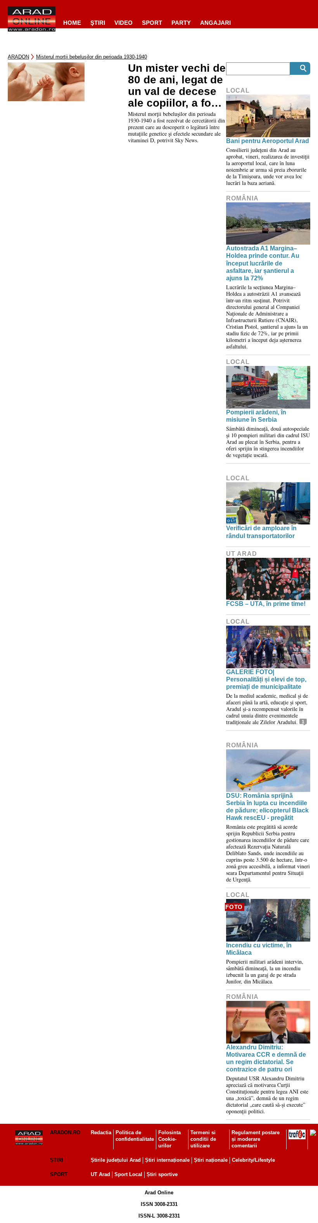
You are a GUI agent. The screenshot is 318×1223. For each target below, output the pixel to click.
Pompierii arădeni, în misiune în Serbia (256, 416)
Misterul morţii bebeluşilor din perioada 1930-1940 (91, 57)
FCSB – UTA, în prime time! (266, 603)
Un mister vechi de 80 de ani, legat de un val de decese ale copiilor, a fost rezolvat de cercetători (177, 85)
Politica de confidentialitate (135, 1136)
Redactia (101, 1132)
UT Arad (241, 553)
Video (123, 22)
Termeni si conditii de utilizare (203, 1139)
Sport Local (128, 1174)
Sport (152, 22)
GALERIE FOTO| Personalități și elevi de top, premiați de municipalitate (266, 679)
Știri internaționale (167, 1160)
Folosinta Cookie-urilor (169, 1139)
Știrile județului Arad (116, 1160)
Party (181, 22)
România (242, 198)
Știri (56, 1160)
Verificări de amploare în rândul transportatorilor (261, 532)
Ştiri (97, 22)
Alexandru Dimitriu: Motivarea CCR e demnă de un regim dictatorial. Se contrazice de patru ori (266, 1058)
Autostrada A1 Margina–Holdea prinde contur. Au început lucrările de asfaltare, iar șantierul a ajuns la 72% (262, 263)
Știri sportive (162, 1174)
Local (238, 90)
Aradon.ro (65, 1132)
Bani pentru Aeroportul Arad (267, 141)
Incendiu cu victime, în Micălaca (259, 949)
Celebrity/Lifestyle (253, 1160)
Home (72, 22)
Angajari (215, 22)
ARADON (18, 57)
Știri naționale (211, 1160)
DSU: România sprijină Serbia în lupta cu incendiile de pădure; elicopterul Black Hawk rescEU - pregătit (267, 806)
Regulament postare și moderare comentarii (256, 1139)
